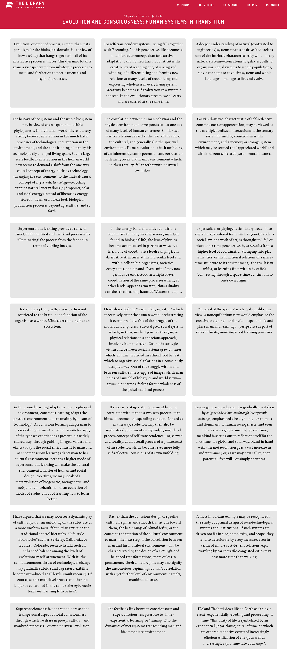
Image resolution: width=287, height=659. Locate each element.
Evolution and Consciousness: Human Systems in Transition (143, 21)
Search (231, 5)
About (273, 5)
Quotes (207, 5)
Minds (183, 5)
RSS (252, 5)
